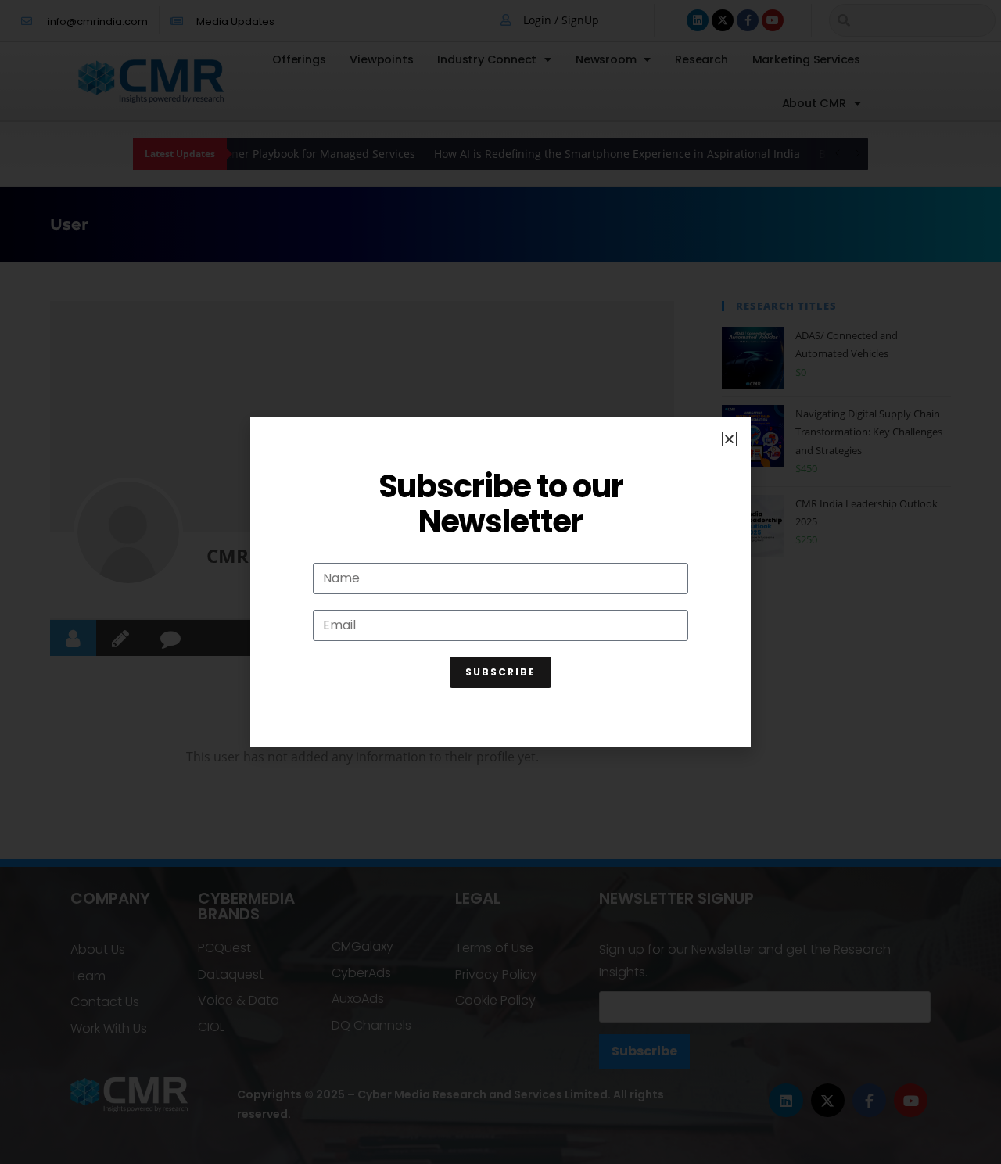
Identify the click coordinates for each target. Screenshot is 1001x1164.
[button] (729, 439)
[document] (500, 582)
